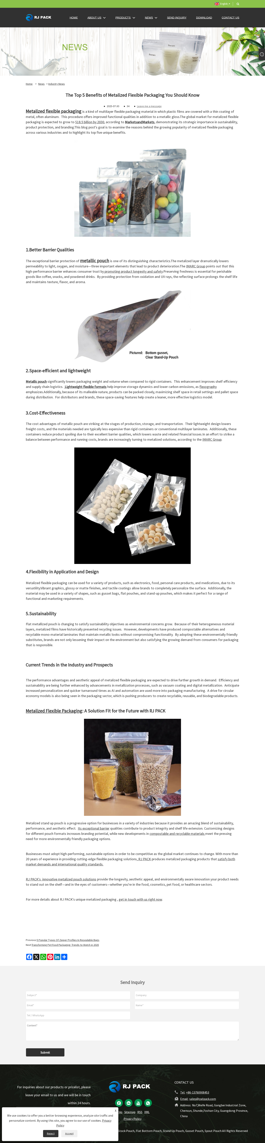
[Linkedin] (128, 1103)
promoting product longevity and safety (133, 271)
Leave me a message (149, 106)
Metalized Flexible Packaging (54, 711)
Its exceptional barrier (93, 828)
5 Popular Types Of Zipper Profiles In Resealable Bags (68, 940)
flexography (208, 386)
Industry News (56, 84)
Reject (51, 1133)
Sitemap (129, 1112)
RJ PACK (144, 859)
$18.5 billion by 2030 (89, 122)
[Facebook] (119, 1103)
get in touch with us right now (140, 899)
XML (147, 1112)
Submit (45, 1052)
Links (119, 1112)
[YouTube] (138, 1103)
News (41, 84)
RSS (139, 1112)
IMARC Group (195, 266)
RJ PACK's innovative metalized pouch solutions (61, 879)
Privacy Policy (132, 1119)
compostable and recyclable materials (177, 833)
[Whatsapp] (148, 1103)
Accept (69, 1133)
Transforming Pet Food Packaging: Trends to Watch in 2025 (65, 945)
